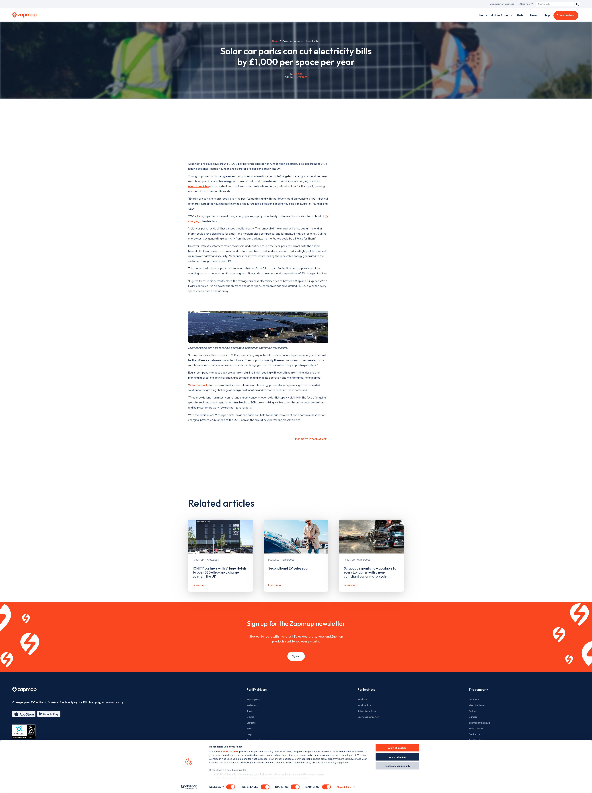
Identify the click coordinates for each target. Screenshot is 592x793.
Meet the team (477, 705)
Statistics (252, 722)
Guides (250, 716)
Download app (566, 15)
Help (547, 15)
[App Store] (23, 714)
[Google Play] (48, 714)
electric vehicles (198, 186)
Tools (249, 711)
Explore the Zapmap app (311, 439)
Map (482, 15)
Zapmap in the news (479, 722)
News (533, 15)
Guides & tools (500, 15)
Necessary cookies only (397, 766)
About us (524, 3)
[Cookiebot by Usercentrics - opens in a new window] (188, 787)
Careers (473, 716)
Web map (252, 705)
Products (362, 699)
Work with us (364, 705)
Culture (472, 711)
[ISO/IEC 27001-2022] (23, 732)
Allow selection (397, 757)
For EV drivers (257, 689)
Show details (344, 787)
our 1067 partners (228, 751)
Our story (474, 699)
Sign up (296, 656)
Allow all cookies (397, 748)
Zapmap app (253, 699)
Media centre (476, 728)
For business (366, 689)
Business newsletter (368, 716)
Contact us (474, 734)
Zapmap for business (502, 3)
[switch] (265, 786)
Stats (519, 15)
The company (478, 689)
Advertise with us (367, 711)
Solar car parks (199, 385)
